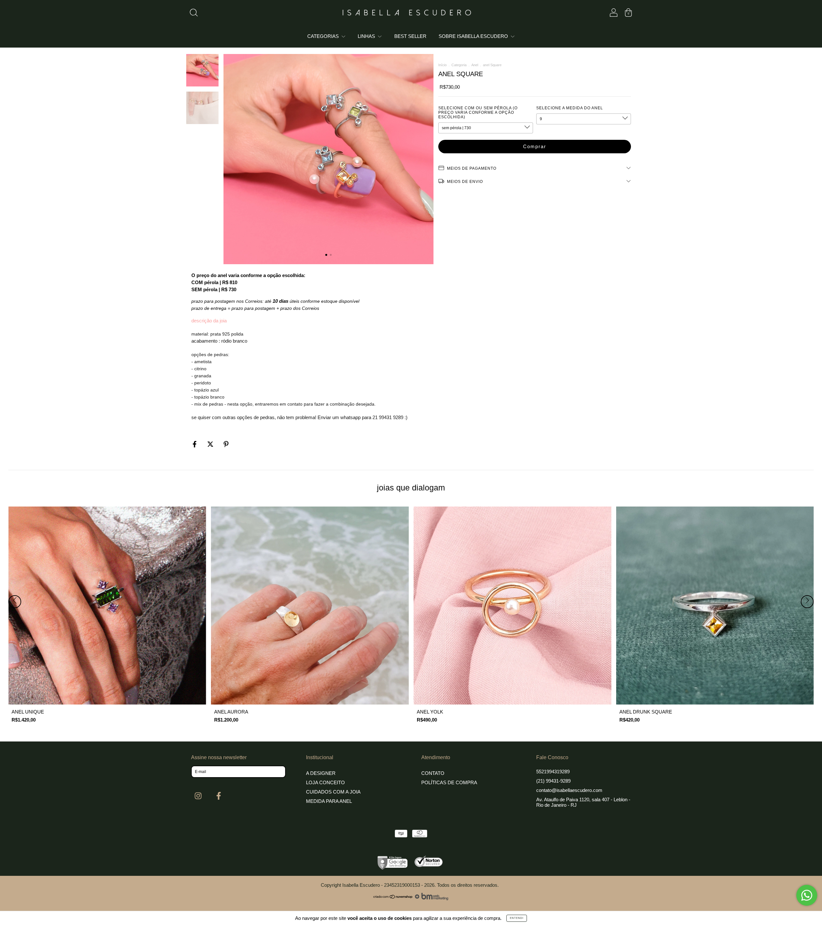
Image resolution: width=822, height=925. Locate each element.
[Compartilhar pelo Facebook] (195, 444)
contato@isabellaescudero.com (569, 790)
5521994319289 (553, 771)
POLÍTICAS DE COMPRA (449, 782)
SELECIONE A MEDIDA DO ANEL (569, 108)
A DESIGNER (321, 773)
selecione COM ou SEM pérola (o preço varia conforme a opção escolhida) (478, 112)
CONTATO (432, 773)
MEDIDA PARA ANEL (329, 801)
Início (442, 65)
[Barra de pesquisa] (193, 14)
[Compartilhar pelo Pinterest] (226, 444)
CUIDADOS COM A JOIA (333, 792)
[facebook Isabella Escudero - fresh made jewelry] (219, 796)
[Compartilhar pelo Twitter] (211, 444)
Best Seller (410, 36)
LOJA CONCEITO (325, 782)
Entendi (516, 918)
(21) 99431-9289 (553, 781)
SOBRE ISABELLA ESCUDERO (474, 36)
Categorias (323, 36)
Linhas (367, 36)
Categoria (459, 65)
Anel (474, 65)
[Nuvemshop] (393, 898)
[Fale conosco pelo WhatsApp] (806, 895)
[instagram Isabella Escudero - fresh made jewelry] (199, 796)
